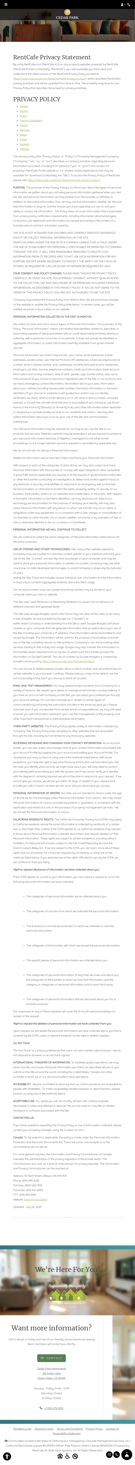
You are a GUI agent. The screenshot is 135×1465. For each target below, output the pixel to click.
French (24, 125)
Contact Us (112, 1428)
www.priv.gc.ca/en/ (35, 1199)
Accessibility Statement (67, 1433)
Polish (23, 139)
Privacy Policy (94, 1428)
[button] (123, 4)
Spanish (24, 144)
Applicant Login (44, 1428)
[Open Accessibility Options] (7, 1457)
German (25, 130)
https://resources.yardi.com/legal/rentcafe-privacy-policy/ (49, 78)
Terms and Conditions (69, 1428)
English (24, 106)
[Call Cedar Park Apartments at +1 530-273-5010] (129, 4)
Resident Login (22, 1428)
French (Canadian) (31, 120)
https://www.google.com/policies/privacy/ (68, 661)
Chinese (24, 149)
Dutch (23, 115)
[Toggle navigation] (6, 4)
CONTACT (53, 1358)
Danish (24, 111)
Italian (23, 134)
